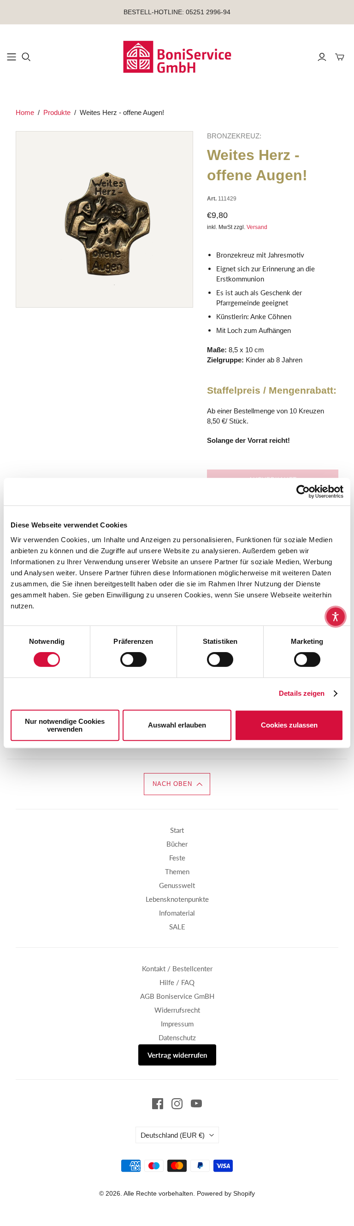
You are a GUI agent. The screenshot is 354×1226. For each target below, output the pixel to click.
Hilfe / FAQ (177, 982)
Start (177, 830)
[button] (177, 784)
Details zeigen (301, 693)
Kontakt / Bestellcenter (177, 968)
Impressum (177, 1024)
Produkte (57, 112)
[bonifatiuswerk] (177, 57)
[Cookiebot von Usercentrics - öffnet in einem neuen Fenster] (303, 491)
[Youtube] (196, 1103)
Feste (177, 858)
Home (25, 112)
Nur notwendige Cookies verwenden (65, 725)
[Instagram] (177, 1103)
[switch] (133, 659)
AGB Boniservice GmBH (177, 996)
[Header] (11, 57)
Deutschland (173, 1135)
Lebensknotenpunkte (177, 899)
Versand (257, 227)
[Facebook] (157, 1103)
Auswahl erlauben (177, 725)
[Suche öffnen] (26, 57)
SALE (177, 926)
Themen (177, 871)
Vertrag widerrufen (177, 1055)
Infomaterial (177, 913)
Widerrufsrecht (177, 1010)
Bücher (177, 844)
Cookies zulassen (289, 725)
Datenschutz (177, 1037)
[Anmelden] (322, 57)
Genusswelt (177, 885)
